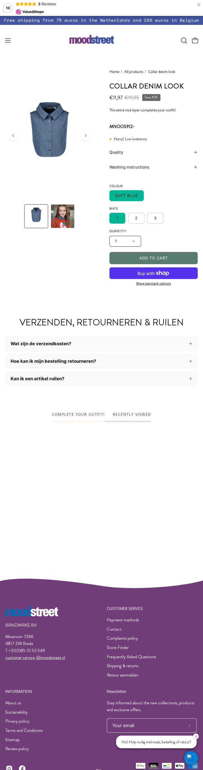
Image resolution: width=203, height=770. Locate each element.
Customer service (125, 608)
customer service (20, 657)
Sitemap (12, 739)
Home (114, 71)
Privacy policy (17, 721)
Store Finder (118, 647)
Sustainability (16, 712)
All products (133, 71)
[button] (183, 40)
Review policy (17, 748)
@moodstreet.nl (50, 657)
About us (13, 703)
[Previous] (13, 135)
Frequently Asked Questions (131, 656)
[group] (101, 20)
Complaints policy (122, 638)
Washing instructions (129, 167)
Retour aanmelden (123, 675)
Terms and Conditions (24, 730)
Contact (114, 629)
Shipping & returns (123, 665)
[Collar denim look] (36, 216)
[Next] (85, 135)
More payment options (153, 283)
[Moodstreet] (101, 40)
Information (18, 691)
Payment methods (123, 620)
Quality (116, 152)
